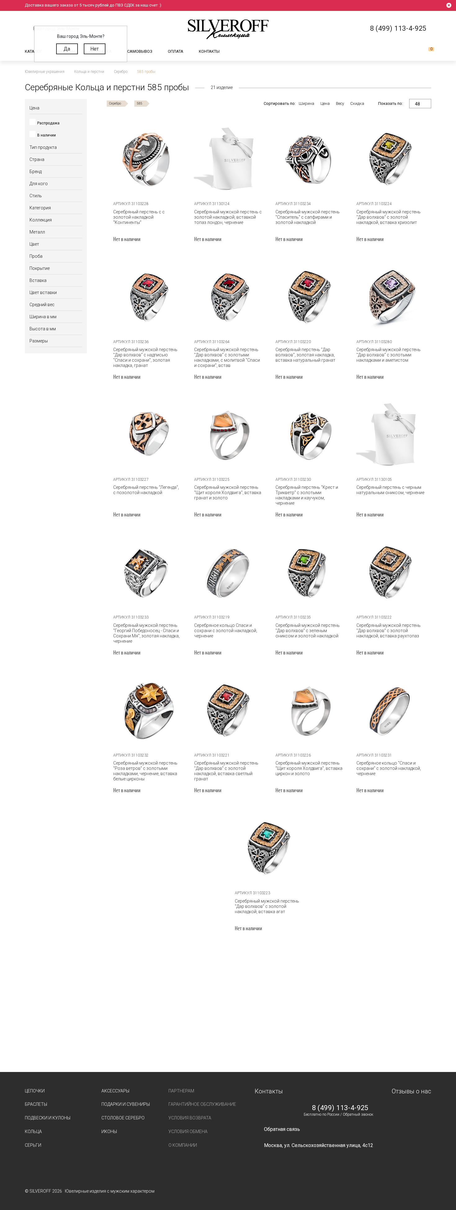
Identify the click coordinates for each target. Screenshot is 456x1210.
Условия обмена (188, 1131)
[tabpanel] (147, 158)
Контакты (209, 51)
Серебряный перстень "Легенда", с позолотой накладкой (146, 490)
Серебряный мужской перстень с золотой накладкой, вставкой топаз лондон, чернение (228, 217)
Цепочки (35, 1090)
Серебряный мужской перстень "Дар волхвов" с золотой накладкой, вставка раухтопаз (388, 630)
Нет (94, 49)
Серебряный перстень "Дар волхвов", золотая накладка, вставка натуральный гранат (305, 355)
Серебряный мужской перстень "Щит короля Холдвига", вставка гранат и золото (227, 492)
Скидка (357, 103)
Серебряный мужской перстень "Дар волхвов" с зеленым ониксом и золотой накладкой (307, 630)
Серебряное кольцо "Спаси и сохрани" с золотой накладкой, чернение (388, 768)
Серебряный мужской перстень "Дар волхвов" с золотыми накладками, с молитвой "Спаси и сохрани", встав (227, 357)
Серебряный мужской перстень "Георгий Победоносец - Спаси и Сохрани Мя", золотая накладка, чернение (146, 633)
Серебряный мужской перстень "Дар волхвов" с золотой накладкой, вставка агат (267, 906)
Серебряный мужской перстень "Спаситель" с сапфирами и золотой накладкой (307, 217)
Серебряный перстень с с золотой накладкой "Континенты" (139, 217)
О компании (182, 1145)
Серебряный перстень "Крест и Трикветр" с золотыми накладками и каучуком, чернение (306, 495)
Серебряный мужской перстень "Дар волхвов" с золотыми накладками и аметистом (388, 355)
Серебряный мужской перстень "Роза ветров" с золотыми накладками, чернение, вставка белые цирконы (145, 771)
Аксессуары (115, 1090)
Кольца (33, 1131)
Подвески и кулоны (47, 1117)
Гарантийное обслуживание (202, 1104)
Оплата (175, 51)
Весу (340, 103)
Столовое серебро (123, 1117)
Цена (325, 103)
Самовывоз (139, 51)
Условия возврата (189, 1117)
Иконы (109, 1131)
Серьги (33, 1145)
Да (67, 49)
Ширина (306, 103)
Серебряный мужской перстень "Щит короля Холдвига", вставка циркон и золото (308, 768)
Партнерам (181, 1090)
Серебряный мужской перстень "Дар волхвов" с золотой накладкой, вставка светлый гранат (226, 771)
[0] (426, 51)
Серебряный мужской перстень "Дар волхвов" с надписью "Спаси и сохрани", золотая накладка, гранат (145, 357)
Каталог (33, 51)
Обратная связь (282, 1129)
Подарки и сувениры (125, 1104)
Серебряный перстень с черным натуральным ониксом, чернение (390, 490)
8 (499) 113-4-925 (340, 1108)
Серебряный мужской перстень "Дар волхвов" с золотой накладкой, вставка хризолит (388, 217)
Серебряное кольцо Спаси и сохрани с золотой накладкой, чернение (225, 630)
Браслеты (36, 1104)
